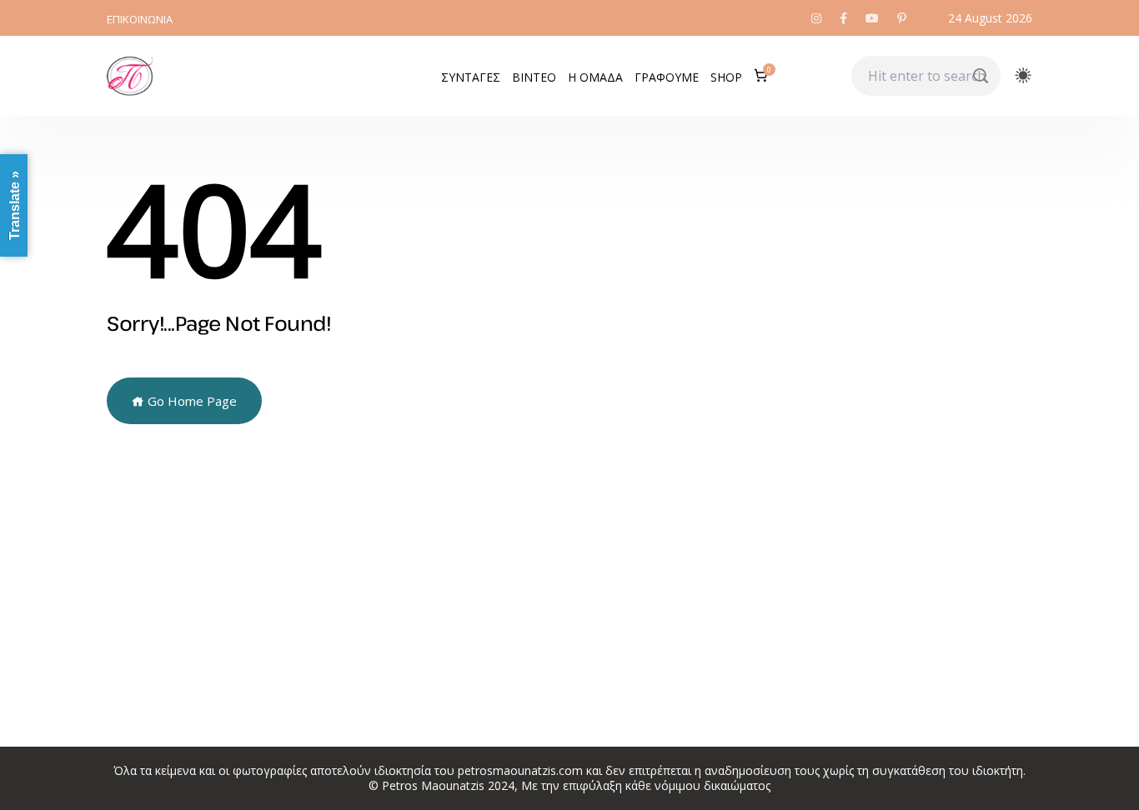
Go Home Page (190, 400)
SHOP (726, 77)
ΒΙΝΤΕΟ (534, 77)
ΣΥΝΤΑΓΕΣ (470, 77)
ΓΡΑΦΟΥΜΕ (667, 77)
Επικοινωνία (140, 19)
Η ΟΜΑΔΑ (595, 77)
